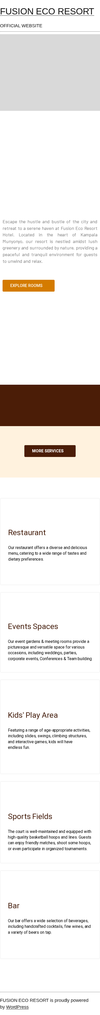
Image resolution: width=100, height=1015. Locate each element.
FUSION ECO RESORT (47, 11)
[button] (29, 286)
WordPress (17, 1007)
